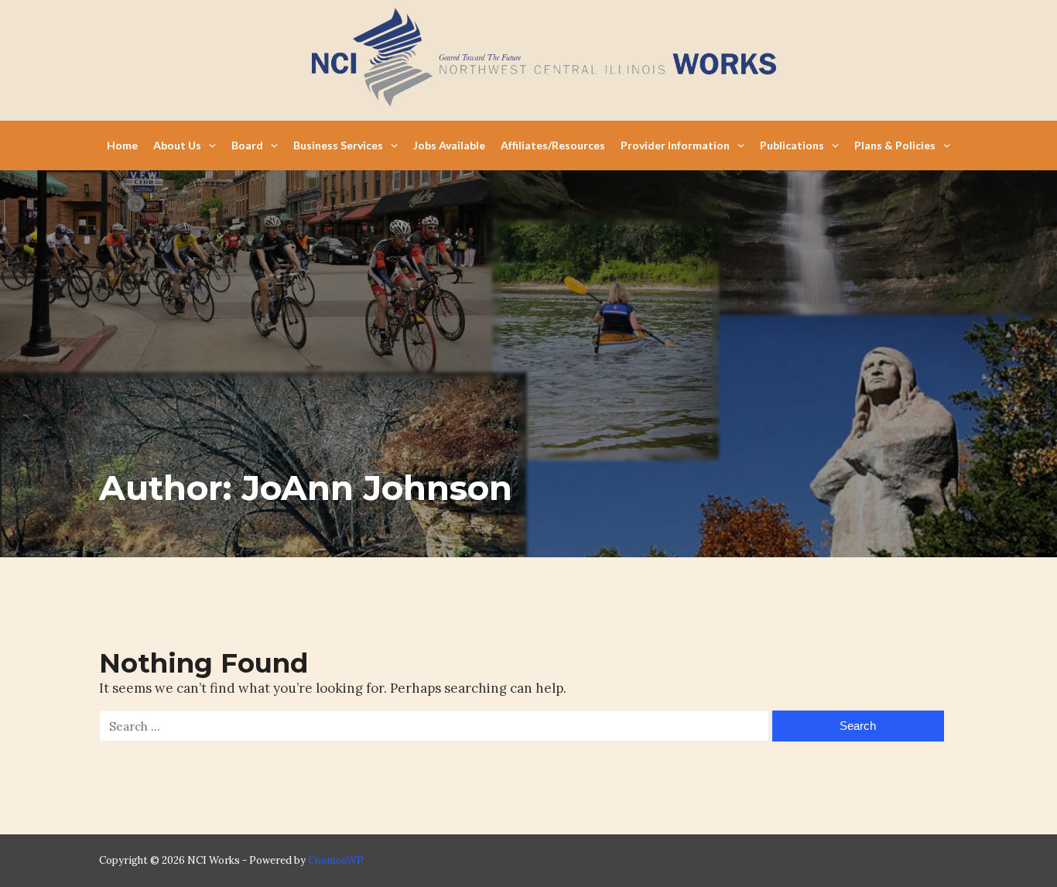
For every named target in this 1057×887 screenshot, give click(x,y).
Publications (792, 145)
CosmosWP (336, 860)
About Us (177, 145)
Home (122, 145)
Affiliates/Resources (553, 145)
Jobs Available (449, 145)
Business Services (338, 145)
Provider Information (675, 145)
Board (247, 145)
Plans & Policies (895, 145)
